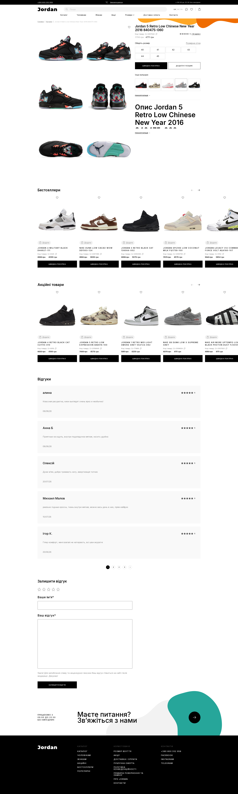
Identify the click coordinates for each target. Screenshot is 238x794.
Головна (41, 22)
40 (142, 49)
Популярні (83, 771)
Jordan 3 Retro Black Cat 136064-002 (137, 249)
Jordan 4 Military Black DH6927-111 (53, 249)
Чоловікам (81, 15)
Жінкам (98, 15)
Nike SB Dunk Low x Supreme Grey (180, 343)
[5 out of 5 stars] (58, 589)
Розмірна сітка (193, 43)
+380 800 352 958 (45, 2)
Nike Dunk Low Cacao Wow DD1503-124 (96, 249)
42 (173, 49)
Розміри (128, 15)
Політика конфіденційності (125, 768)
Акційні (82, 763)
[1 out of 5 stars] (39, 589)
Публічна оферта (124, 763)
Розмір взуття (122, 751)
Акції (113, 15)
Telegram (167, 763)
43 (188, 49)
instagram (167, 759)
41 (158, 49)
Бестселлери (85, 767)
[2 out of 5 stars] (44, 589)
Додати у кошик (184, 66)
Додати (45, 243)
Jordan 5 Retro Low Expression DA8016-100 (93, 343)
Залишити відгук (57, 685)
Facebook (167, 755)
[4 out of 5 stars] (53, 589)
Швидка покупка (151, 66)
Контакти (173, 15)
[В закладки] (129, 27)
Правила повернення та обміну (128, 774)
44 (142, 56)
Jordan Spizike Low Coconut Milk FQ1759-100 (181, 249)
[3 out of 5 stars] (49, 589)
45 (158, 56)
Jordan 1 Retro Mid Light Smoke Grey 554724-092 (136, 343)
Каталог (63, 15)
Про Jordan (121, 779)
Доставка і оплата (151, 15)
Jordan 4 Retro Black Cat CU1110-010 (54, 343)
